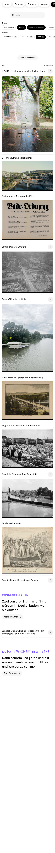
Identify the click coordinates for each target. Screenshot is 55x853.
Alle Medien (10, 37)
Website (27, 37)
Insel (7, 4)
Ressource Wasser (36, 27)
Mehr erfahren (11, 617)
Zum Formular (10, 673)
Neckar (21, 27)
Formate (32, 4)
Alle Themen (9, 27)
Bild (40, 37)
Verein (44, 4)
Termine (19, 4)
